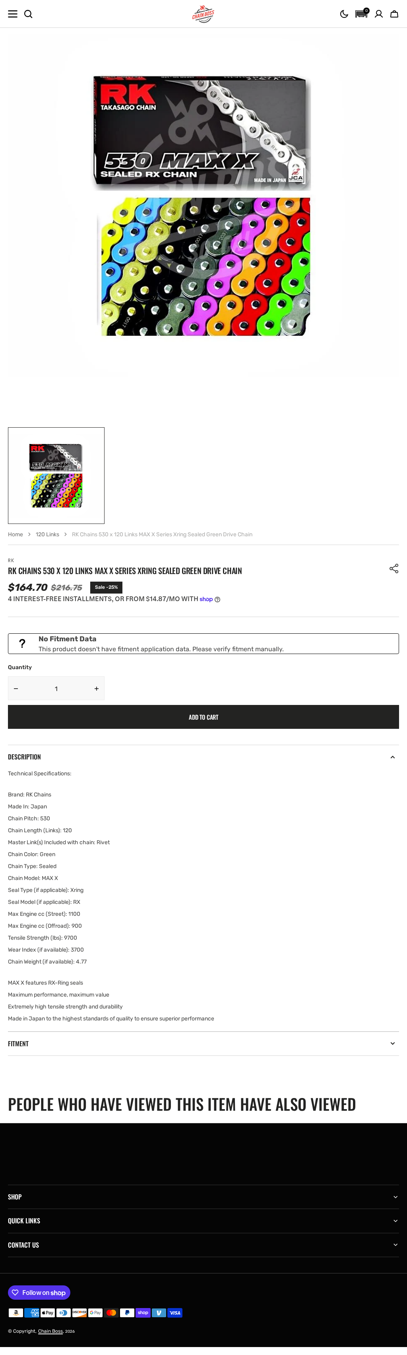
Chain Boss (50, 1331)
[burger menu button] (12, 14)
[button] (344, 14)
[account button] (379, 14)
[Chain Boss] (203, 14)
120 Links (47, 534)
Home (15, 534)
